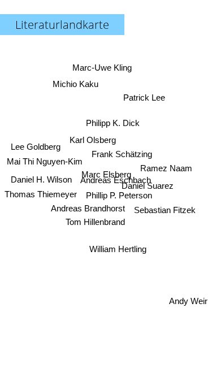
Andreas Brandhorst (88, 208)
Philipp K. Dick (113, 123)
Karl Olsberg (93, 140)
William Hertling (117, 249)
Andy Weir (188, 301)
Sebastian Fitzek (165, 210)
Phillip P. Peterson (119, 195)
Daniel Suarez (148, 185)
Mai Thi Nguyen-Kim (45, 161)
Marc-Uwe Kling (102, 67)
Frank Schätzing (122, 154)
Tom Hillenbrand (95, 222)
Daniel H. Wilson (41, 179)
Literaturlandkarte (62, 24)
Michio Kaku (75, 84)
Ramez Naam (166, 168)
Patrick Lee (144, 97)
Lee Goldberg (35, 146)
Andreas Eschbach (115, 180)
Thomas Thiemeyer (41, 194)
